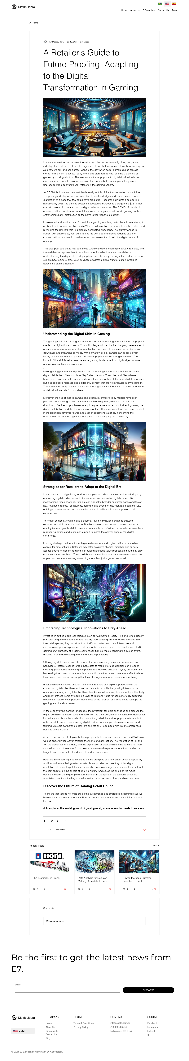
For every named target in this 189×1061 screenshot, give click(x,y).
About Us (50, 1027)
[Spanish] (174, 4)
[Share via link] (65, 821)
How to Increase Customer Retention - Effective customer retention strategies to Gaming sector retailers (139, 879)
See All (156, 845)
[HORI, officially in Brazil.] (50, 861)
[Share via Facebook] (44, 821)
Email (18, 984)
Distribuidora (26, 7)
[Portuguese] (160, 4)
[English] (167, 4)
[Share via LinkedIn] (58, 821)
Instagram (152, 1027)
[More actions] (144, 41)
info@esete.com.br (120, 1023)
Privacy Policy (80, 1027)
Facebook (152, 1023)
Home (49, 1023)
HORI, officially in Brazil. (46, 877)
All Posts (33, 22)
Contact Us (51, 1034)
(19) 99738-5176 (118, 1027)
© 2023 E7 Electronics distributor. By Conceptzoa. (37, 1051)
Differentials (52, 1031)
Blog (48, 1038)
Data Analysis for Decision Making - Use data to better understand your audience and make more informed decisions (93, 879)
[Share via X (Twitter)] (51, 821)
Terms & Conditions (83, 1023)
